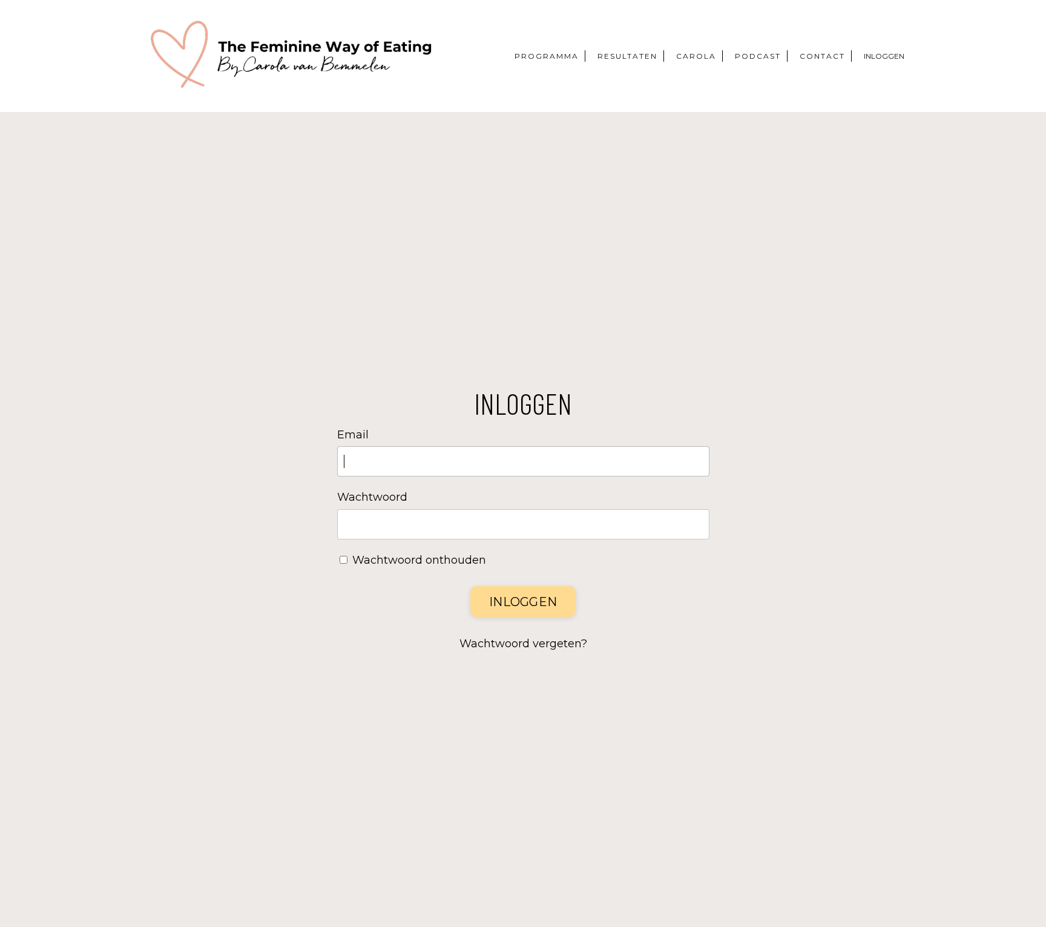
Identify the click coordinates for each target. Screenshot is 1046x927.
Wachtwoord (372, 497)
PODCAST (758, 56)
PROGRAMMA (547, 56)
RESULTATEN (627, 56)
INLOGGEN (884, 56)
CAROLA (696, 56)
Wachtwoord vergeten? (523, 643)
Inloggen (523, 602)
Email (353, 434)
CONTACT (822, 56)
